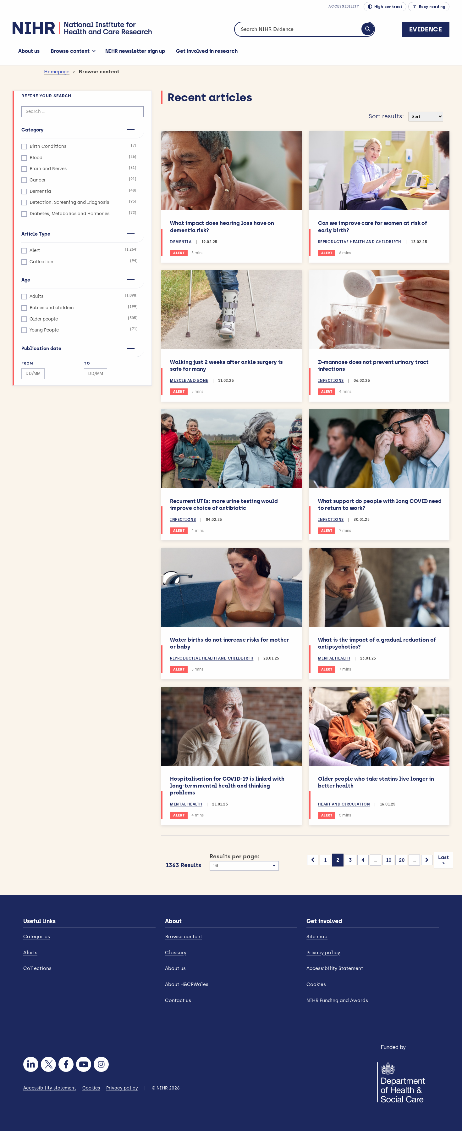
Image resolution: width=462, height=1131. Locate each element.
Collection (84, 262)
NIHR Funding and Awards (337, 1000)
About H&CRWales (186, 984)
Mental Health (334, 658)
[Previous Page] (312, 860)
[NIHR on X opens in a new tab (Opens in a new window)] (48, 1064)
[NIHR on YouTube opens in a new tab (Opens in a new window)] (83, 1064)
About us (29, 51)
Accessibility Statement (334, 968)
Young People (84, 330)
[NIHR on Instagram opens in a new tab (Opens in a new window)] (101, 1064)
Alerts (30, 953)
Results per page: (234, 856)
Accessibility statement (49, 1088)
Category (32, 130)
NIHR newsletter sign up (135, 51)
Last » (443, 860)
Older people (84, 319)
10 (389, 860)
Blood (83, 157)
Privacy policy (323, 953)
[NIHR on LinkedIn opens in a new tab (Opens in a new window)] (30, 1064)
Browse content (70, 51)
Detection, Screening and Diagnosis (83, 202)
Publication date (41, 348)
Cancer (83, 180)
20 (402, 860)
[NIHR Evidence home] (82, 28)
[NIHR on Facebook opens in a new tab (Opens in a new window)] (66, 1064)
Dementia (83, 191)
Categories (36, 936)
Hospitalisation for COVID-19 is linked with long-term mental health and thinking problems (227, 786)
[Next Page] (426, 860)
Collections (37, 968)
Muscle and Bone (189, 380)
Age (25, 280)
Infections (331, 380)
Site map (316, 936)
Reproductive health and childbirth (359, 242)
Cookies (316, 984)
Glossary (175, 953)
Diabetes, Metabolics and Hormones (83, 213)
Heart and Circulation (344, 804)
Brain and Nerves (83, 168)
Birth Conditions (83, 146)
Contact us (178, 1000)
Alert (84, 250)
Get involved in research (207, 51)
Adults (84, 296)
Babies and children (84, 307)
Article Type (35, 234)
